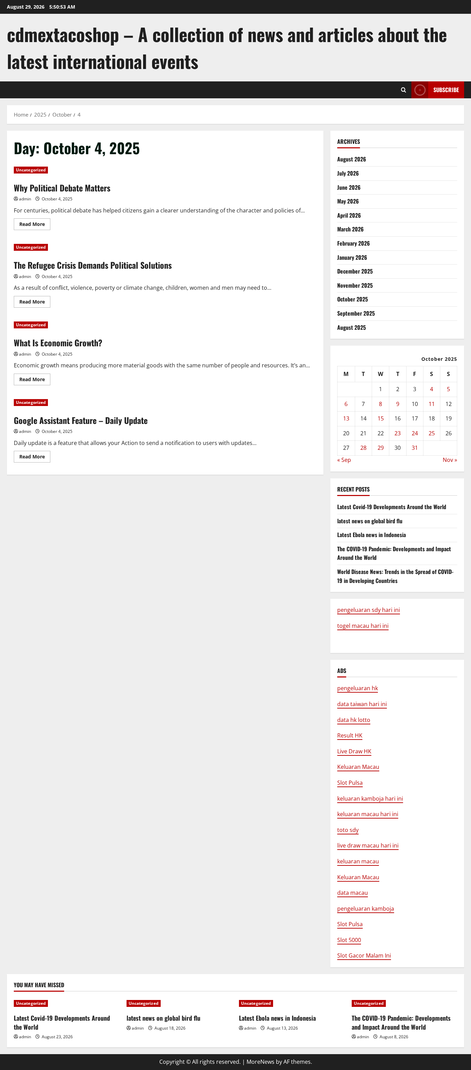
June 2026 (349, 187)
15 (381, 418)
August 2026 (351, 159)
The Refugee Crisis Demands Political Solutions (93, 265)
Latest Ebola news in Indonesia (371, 535)
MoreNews (260, 1062)
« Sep (344, 460)
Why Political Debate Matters (62, 187)
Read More (34, 225)
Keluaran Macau (358, 767)
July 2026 (348, 173)
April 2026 (349, 215)
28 (363, 448)
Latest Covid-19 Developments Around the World (391, 507)
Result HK (349, 735)
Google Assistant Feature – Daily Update (81, 420)
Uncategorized (31, 170)
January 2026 (352, 257)
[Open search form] (403, 90)
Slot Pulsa (350, 782)
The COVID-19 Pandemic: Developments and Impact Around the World (401, 1022)
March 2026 (350, 229)
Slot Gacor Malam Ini (364, 955)
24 (415, 433)
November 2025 (355, 285)
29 (381, 448)
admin (25, 199)
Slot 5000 (349, 940)
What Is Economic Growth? (58, 342)
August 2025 (351, 327)
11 (432, 404)
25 (432, 433)
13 (346, 418)
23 (397, 433)
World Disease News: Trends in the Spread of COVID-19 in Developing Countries (395, 576)
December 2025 (355, 271)
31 (415, 448)
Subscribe (446, 90)
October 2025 (352, 299)
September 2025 (356, 313)
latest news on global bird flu (369, 521)
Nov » (450, 460)
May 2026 (348, 201)
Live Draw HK (354, 751)
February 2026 (353, 243)
